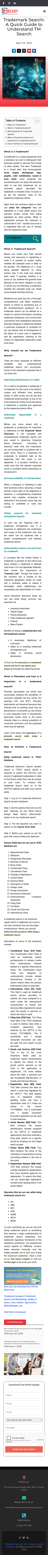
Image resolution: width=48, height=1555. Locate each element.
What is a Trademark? (16, 125)
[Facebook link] (20, 1537)
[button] (44, 11)
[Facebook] (34, 51)
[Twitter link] (24, 1537)
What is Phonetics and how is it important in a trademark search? (21, 139)
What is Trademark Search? (19, 128)
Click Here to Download (15, 1312)
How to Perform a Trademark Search (22, 144)
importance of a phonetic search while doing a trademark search (22, 736)
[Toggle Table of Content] (36, 121)
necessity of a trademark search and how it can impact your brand (22, 665)
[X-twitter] (19, 51)
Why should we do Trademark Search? (19, 133)
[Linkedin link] (28, 1537)
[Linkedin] (14, 51)
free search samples (20, 1259)
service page (10, 1262)
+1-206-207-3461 (24, 1525)
